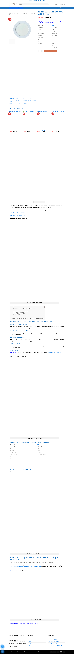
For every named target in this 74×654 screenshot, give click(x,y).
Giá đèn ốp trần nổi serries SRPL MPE (20, 317)
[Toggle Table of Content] (43, 307)
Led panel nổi (24, 13)
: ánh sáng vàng (17, 215)
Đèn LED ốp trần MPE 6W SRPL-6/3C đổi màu (29, 130)
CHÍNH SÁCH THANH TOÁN (53, 641)
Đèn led (17, 13)
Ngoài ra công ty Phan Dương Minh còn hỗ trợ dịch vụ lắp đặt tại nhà (24, 623)
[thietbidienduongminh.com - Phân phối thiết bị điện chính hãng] (13, 4)
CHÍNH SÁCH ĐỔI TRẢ (52, 643)
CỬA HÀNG (30, 643)
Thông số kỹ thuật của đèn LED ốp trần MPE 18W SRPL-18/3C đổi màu (26, 315)
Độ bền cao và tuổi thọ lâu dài (20, 313)
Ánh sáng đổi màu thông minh (20, 312)
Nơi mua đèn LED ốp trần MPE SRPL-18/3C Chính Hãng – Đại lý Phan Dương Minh (28, 318)
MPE (29, 645)
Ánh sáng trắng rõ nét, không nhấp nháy (21, 311)
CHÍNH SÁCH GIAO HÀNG (53, 639)
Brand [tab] (35, 202)
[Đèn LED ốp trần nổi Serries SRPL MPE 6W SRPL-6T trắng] (58, 119)
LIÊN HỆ (30, 641)
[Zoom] (10, 96)
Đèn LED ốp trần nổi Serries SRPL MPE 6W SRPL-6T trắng (58, 130)
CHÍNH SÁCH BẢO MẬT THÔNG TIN (55, 645)
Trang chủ (11, 13)
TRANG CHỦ (30, 639)
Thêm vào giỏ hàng (50, 50)
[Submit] (48, 4)
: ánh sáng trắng (17, 212)
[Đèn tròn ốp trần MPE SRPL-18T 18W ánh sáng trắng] (15, 119)
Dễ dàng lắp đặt (17, 314)
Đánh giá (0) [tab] (41, 202)
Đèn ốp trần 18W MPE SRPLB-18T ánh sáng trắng (43, 130)
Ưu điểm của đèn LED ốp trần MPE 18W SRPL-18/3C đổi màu (24, 308)
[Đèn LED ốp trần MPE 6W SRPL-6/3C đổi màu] (29, 119)
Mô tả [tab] (31, 202)
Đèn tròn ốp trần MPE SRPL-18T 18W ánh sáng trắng (15, 130)
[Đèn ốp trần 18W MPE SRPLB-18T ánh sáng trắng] (44, 119)
